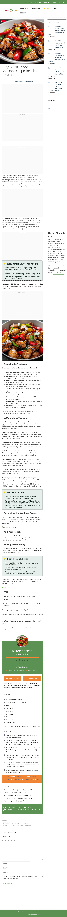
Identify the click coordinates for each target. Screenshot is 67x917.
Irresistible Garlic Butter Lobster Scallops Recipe (16, 823)
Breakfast (36, 8)
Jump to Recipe (17, 81)
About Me (46, 2)
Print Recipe (29, 81)
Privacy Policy (28, 2)
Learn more (58, 272)
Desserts (23, 13)
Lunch (55, 8)
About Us (55, 902)
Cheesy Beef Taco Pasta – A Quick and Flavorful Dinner (17, 825)
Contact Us (38, 2)
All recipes (24, 8)
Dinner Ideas (6, 822)
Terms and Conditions (58, 2)
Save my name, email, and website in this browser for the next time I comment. (23, 877)
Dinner (46, 8)
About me (54, 905)
